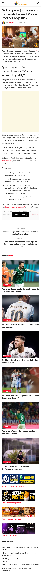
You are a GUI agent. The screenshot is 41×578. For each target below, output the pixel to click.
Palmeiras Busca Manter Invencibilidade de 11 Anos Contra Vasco (20, 290)
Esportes (6, 285)
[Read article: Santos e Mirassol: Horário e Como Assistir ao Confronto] (20, 308)
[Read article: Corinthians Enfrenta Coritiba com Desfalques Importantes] (20, 451)
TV (37, 51)
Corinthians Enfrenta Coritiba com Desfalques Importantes (16, 467)
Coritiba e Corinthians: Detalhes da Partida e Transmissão (20, 361)
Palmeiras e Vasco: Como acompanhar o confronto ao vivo (19, 432)
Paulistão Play (7, 160)
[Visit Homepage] (20, 3)
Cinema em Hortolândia (9, 535)
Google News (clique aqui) (15, 207)
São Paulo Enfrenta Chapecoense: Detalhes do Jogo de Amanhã (20, 396)
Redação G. (12, 23)
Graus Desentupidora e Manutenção (14, 486)
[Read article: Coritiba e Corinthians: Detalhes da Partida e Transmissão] (20, 344)
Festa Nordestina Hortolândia (11, 519)
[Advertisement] (20, 111)
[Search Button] (38, 3)
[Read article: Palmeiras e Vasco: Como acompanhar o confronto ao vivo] (20, 415)
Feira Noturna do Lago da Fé (11, 503)
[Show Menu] (3, 3)
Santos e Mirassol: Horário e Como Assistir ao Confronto (20, 325)
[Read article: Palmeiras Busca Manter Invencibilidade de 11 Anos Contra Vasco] (20, 273)
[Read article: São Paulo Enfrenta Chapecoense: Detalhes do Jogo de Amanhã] (20, 380)
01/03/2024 (22, 23)
